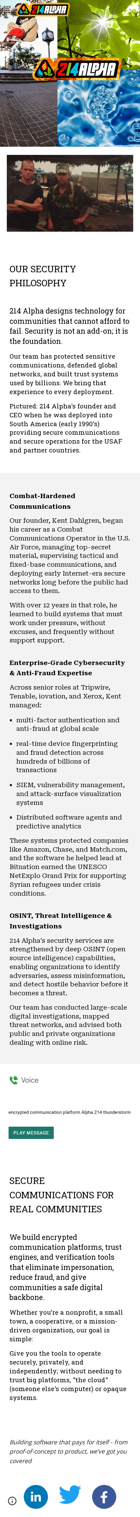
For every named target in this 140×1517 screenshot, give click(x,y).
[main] (70, 272)
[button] (8, 9)
